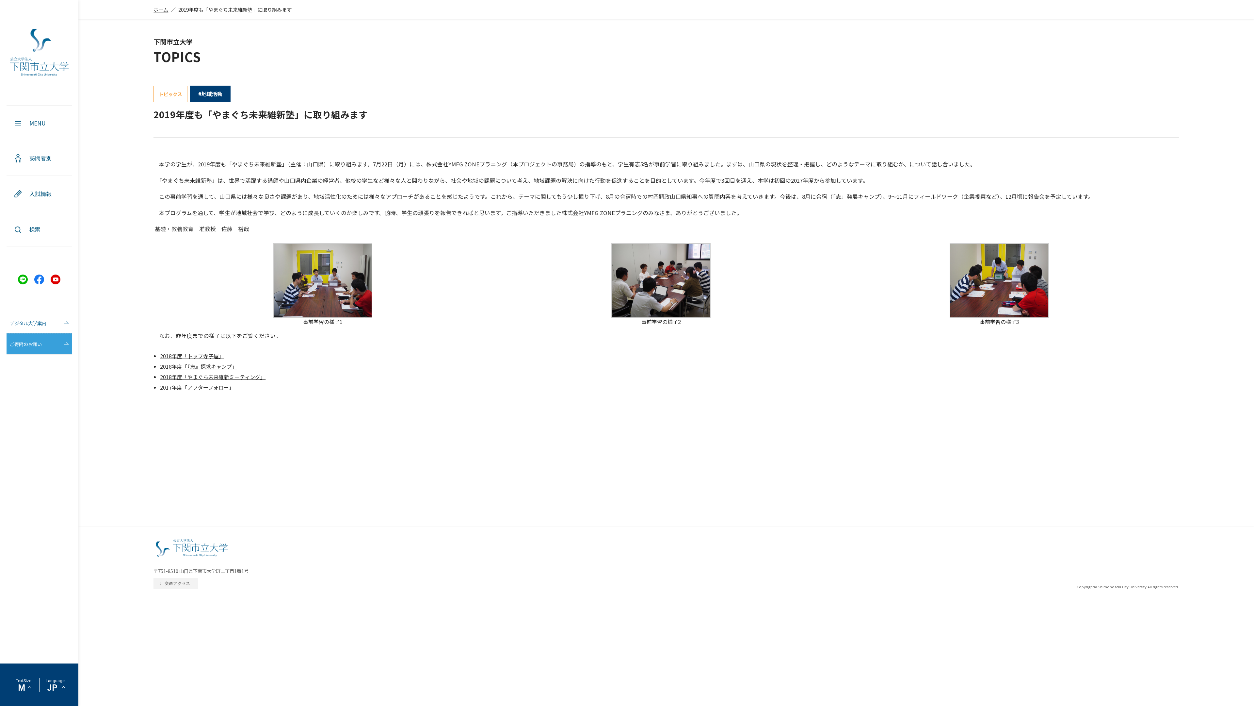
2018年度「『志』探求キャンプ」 (198, 366)
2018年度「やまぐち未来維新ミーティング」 (212, 377)
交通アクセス (177, 583)
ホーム (160, 9)
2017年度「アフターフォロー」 (197, 387)
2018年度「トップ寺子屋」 (192, 356)
